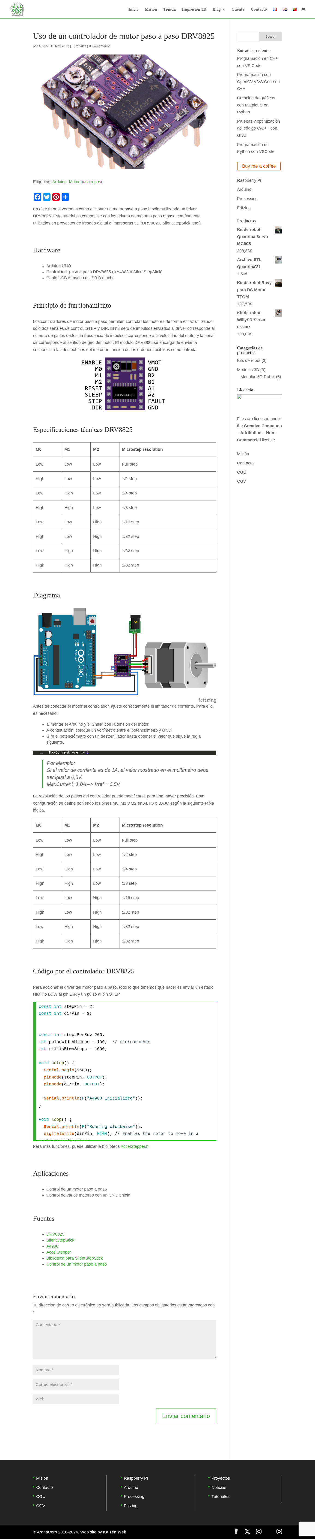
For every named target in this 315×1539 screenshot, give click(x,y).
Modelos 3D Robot (258, 376)
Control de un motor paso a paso (76, 1264)
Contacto (259, 10)
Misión (151, 10)
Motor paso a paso (86, 181)
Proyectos (220, 1478)
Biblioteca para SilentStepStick (74, 1258)
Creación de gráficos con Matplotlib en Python (256, 105)
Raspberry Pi (249, 180)
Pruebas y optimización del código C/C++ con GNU (258, 128)
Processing (247, 198)
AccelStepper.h (135, 1146)
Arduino (59, 181)
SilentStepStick (60, 1240)
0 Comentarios (99, 46)
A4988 (52, 1246)
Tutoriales (79, 46)
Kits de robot (248, 360)
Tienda (169, 10)
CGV (241, 481)
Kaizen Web (114, 1532)
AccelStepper (58, 1252)
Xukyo (43, 46)
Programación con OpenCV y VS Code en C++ (258, 81)
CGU (241, 472)
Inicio (133, 10)
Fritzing (244, 208)
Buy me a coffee (259, 166)
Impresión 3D (194, 10)
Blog (217, 10)
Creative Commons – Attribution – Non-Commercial (259, 433)
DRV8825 (55, 1234)
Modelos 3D (248, 369)
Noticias (218, 1487)
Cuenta (238, 10)
